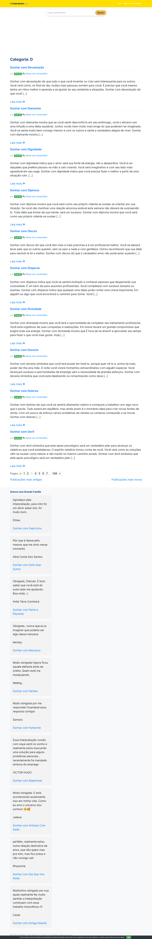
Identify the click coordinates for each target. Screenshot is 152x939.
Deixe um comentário (36, 73)
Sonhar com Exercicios (27, 528)
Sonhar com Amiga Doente (30, 923)
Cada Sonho (18, 3)
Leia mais (16, 101)
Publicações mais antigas (26, 479)
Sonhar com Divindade (25, 309)
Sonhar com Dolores (24, 391)
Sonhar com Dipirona (24, 190)
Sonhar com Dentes (25, 691)
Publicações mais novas (127, 479)
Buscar (101, 13)
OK (129, 937)
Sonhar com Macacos (26, 650)
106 (54, 473)
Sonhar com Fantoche (27, 727)
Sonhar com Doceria (24, 350)
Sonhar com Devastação (27, 67)
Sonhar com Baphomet (27, 780)
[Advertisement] (76, 37)
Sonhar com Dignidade (26, 149)
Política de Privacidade (132, 3)
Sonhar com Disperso (25, 268)
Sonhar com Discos (23, 231)
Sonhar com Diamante (25, 108)
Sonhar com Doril (22, 431)
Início (120, 3)
